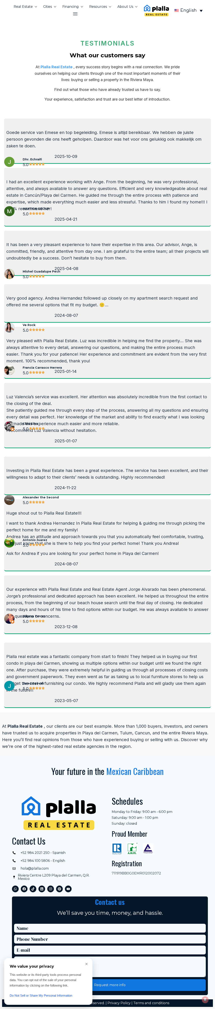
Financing (70, 7)
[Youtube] (68, 889)
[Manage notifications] (205, 999)
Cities (47, 7)
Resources (98, 7)
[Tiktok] (33, 889)
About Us (125, 7)
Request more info (110, 985)
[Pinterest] (59, 889)
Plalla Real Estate (56, 67)
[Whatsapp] (15, 889)
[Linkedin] (41, 889)
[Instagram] (50, 889)
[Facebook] (24, 889)
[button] (75, 14)
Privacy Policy (119, 1003)
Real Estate (23, 7)
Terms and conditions (151, 1003)
